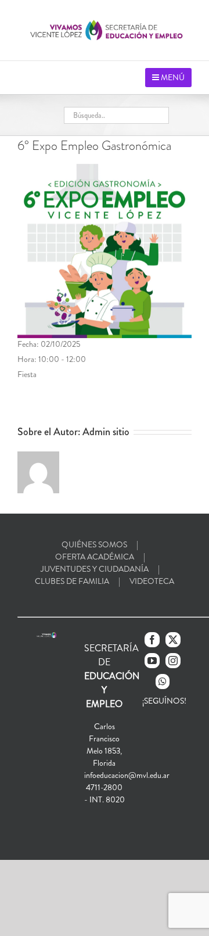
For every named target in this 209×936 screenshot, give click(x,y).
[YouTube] (152, 660)
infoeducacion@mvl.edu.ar (127, 775)
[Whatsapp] (163, 681)
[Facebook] (152, 639)
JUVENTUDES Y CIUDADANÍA (95, 569)
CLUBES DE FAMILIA (72, 581)
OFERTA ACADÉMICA (94, 556)
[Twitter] (173, 639)
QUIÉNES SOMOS (94, 544)
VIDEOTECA (151, 581)
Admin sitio (105, 431)
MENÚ (172, 77)
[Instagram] (173, 660)
